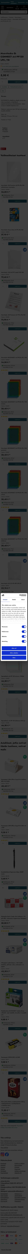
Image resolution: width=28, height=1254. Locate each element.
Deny (14, 658)
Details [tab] (14, 599)
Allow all (14, 648)
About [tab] (23, 599)
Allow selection (14, 653)
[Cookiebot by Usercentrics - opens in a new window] (19, 595)
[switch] (24, 631)
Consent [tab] (5, 599)
